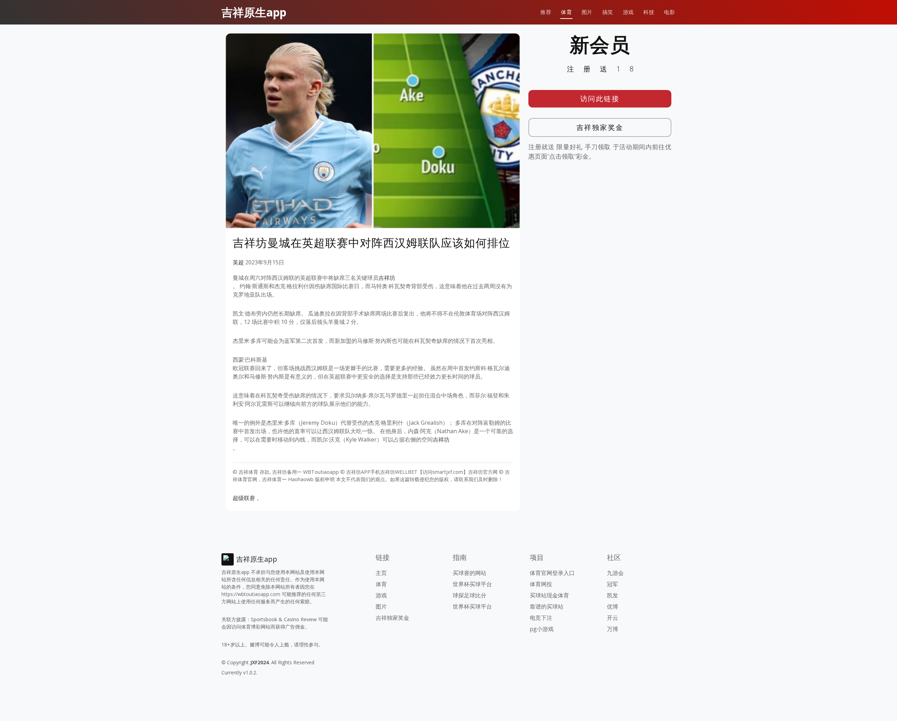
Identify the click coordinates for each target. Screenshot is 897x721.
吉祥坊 (386, 278)
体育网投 (541, 584)
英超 (238, 262)
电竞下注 (541, 618)
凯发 (612, 595)
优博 (612, 606)
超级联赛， (247, 498)
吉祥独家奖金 (600, 127)
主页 (381, 573)
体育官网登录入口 (552, 573)
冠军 (612, 584)
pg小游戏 (542, 629)
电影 (669, 12)
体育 (566, 12)
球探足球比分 (469, 595)
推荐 (545, 12)
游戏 (628, 12)
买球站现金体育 (549, 595)
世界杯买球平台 (472, 584)
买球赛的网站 (469, 573)
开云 (612, 618)
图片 (587, 12)
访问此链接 (600, 98)
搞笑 (607, 12)
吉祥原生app (253, 12)
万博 (612, 629)
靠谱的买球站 (546, 606)
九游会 (615, 573)
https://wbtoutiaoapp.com (250, 594)
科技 (648, 12)
